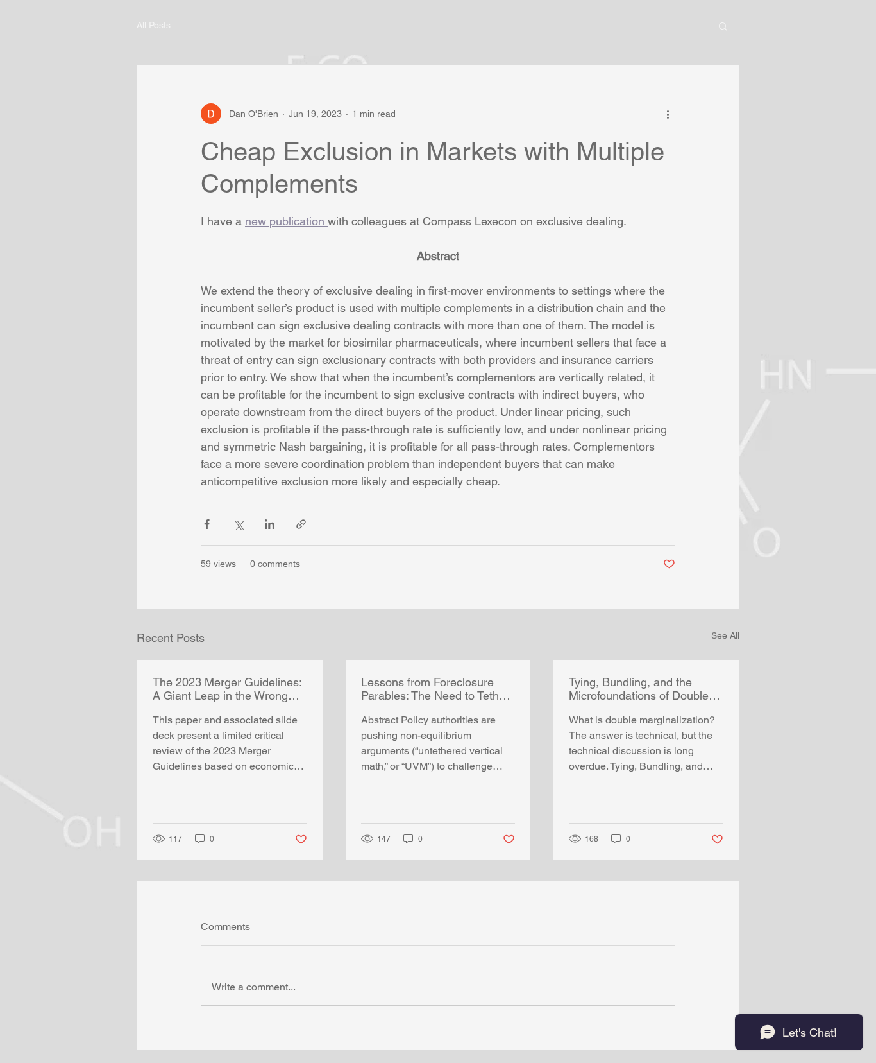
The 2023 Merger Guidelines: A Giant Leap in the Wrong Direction (227, 688)
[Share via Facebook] (207, 524)
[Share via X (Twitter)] (238, 524)
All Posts (154, 25)
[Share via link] (301, 524)
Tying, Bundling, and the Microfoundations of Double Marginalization (639, 688)
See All (725, 635)
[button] (723, 26)
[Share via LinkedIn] (270, 524)
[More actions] (667, 113)
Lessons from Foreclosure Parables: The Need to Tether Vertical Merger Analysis (435, 688)
